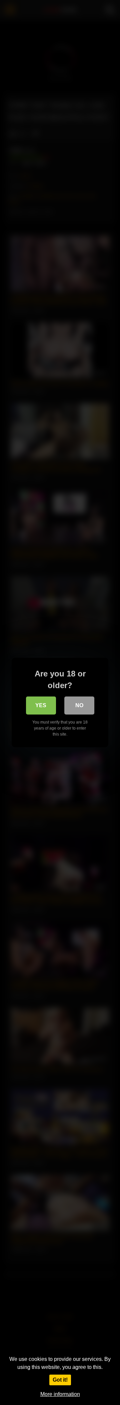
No (79, 705)
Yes (40, 705)
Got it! (60, 1380)
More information (60, 1394)
